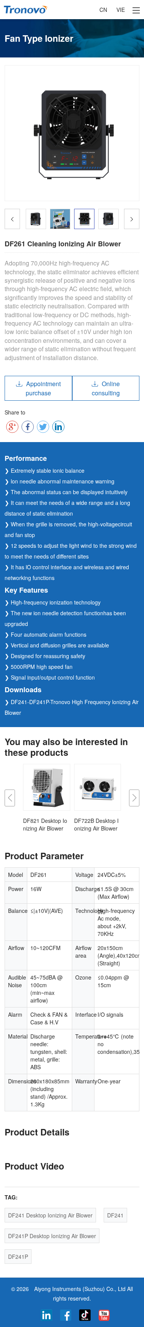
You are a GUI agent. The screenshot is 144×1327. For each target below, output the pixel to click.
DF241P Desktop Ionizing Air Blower (52, 1236)
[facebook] (65, 1314)
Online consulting (106, 388)
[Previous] (12, 219)
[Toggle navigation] (136, 9)
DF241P (18, 1256)
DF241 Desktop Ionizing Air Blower (50, 1215)
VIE (120, 9)
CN (103, 9)
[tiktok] (85, 1314)
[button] (10, 798)
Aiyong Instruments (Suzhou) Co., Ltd (80, 1289)
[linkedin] (46, 1314)
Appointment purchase (43, 388)
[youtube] (104, 1314)
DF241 (115, 1215)
